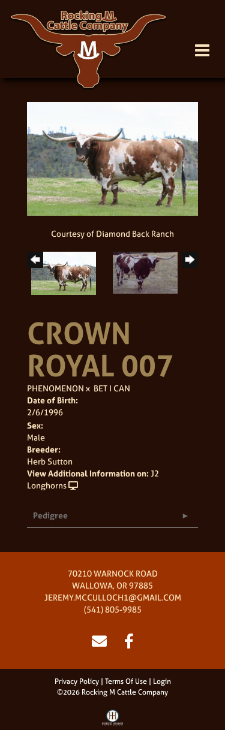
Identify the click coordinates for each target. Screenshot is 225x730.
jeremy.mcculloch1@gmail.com (112, 597)
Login (162, 681)
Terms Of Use (126, 681)
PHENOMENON (55, 388)
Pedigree (50, 515)
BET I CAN (112, 388)
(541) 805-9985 (113, 609)
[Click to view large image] (112, 158)
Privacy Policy (77, 681)
